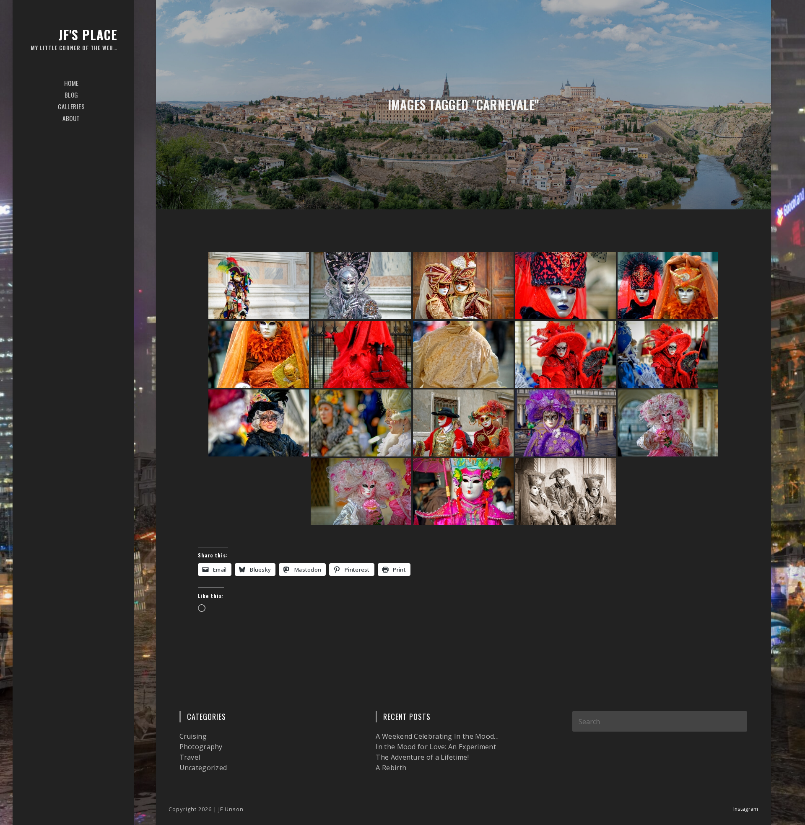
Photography (201, 746)
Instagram (745, 808)
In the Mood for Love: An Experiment (436, 746)
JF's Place (74, 38)
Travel (189, 757)
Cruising (193, 736)
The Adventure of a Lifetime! (422, 757)
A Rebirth (391, 767)
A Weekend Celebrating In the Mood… (437, 736)
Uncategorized (203, 767)
